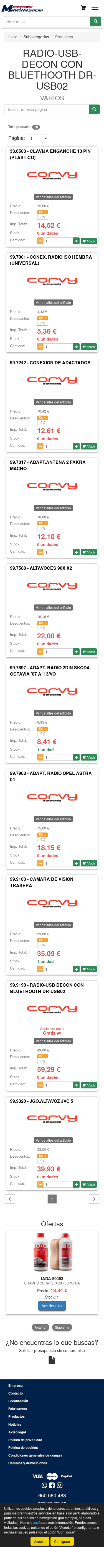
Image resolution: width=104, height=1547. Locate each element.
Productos (16, 1416)
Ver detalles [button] (52, 1305)
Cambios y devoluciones (27, 1462)
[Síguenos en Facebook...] (52, 1486)
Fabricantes (17, 1408)
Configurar (62, 1541)
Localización (18, 1400)
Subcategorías (36, 36)
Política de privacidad (25, 1439)
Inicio (12, 36)
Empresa (15, 1385)
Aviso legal (17, 1432)
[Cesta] (83, 7)
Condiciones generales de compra (35, 1455)
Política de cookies (23, 1447)
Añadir (90, 241)
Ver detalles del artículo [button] (53, 196)
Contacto (15, 1393)
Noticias (14, 1424)
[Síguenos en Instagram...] (60, 1486)
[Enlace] (52, 1252)
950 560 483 (52, 1495)
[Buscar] (95, 21)
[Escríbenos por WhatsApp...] (44, 1486)
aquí (36, 1522)
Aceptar (40, 1541)
